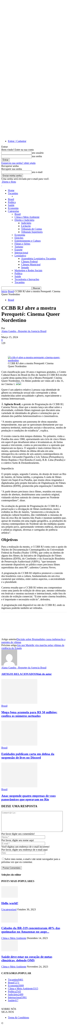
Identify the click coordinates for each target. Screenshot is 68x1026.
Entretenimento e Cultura (28, 240)
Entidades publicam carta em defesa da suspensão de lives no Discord (27, 755)
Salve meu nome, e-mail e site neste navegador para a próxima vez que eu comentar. (30, 860)
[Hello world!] (9, 896)
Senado (25, 267)
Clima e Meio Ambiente (27, 217)
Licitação (26, 226)
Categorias (13, 211)
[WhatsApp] (42, 348)
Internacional (21, 252)
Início (4, 291)
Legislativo (20, 255)
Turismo (19, 246)
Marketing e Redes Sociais (28, 270)
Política (12, 202)
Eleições (19, 237)
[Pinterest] (30, 348)
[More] (54, 348)
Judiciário (26, 223)
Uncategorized (9, 909)
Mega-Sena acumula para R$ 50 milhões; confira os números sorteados (29, 714)
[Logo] (1, 184)
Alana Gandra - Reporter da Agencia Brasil (23, 331)
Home (11, 190)
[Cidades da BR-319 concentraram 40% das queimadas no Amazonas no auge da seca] (9, 921)
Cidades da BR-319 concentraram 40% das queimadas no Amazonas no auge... (30, 929)
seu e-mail (37, 172)
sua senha (37, 156)
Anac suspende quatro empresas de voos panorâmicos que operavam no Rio (28, 797)
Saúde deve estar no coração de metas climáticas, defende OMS (26, 958)
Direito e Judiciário (24, 220)
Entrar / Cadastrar (17, 141)
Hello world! (9, 903)
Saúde (11, 205)
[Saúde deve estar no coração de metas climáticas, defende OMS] (9, 950)
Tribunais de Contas (31, 229)
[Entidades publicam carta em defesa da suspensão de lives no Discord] (19, 744)
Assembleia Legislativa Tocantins (38, 258)
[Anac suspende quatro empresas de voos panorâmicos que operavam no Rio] (19, 786)
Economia (13, 208)
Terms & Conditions (18, 1017)
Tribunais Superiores (32, 231)
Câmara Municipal (30, 264)
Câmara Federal (29, 261)
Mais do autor (44, 674)
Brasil (11, 199)
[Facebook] (6, 348)
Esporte (18, 249)
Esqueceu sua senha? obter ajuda (18, 163)
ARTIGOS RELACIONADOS (18, 674)
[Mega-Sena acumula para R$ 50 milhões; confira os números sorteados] (19, 702)
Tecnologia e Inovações (27, 279)
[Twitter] (18, 348)
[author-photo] (9, 664)
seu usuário (38, 152)
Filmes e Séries (22, 243)
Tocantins (13, 193)
